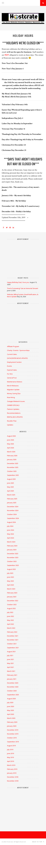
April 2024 (10, 538)
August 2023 (11, 569)
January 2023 (11, 597)
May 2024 (10, 534)
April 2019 (10, 761)
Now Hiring (11, 397)
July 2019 (10, 749)
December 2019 (12, 730)
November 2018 (12, 781)
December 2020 (12, 683)
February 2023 (12, 593)
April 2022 (10, 624)
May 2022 (10, 620)
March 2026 (11, 452)
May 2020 (10, 710)
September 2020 (13, 695)
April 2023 (10, 585)
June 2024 (10, 530)
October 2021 (12, 644)
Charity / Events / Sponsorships (18, 350)
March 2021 (11, 671)
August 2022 (11, 608)
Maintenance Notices (14, 382)
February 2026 (12, 456)
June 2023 (10, 577)
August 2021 (11, 651)
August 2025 (11, 479)
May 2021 (10, 663)
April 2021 (10, 667)
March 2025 (11, 495)
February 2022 (12, 632)
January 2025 (11, 503)
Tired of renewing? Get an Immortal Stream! (22, 288)
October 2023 (12, 561)
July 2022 (10, 612)
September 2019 (13, 742)
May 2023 (10, 581)
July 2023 (10, 573)
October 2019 (12, 738)
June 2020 (10, 706)
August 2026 (11, 436)
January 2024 (11, 550)
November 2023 (12, 557)
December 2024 (12, 506)
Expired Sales (12, 370)
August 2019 (11, 746)
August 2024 (11, 522)
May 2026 (10, 444)
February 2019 (12, 769)
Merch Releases (13, 386)
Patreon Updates (13, 409)
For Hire (10, 374)
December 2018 (12, 777)
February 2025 (12, 499)
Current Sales (12, 354)
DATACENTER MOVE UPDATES (17, 358)
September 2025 (13, 475)
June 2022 (10, 616)
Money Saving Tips (14, 393)
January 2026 (11, 459)
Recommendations (14, 413)
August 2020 (11, 698)
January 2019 (11, 773)
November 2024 (12, 510)
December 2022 (12, 601)
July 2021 (10, 655)
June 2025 (10, 483)
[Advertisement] (23, 257)
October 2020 (12, 691)
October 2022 (12, 604)
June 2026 (10, 440)
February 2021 (12, 675)
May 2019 (10, 757)
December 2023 (12, 553)
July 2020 (10, 702)
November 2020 (12, 687)
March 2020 (11, 718)
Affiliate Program (13, 346)
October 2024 (12, 514)
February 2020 (12, 722)
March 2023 (11, 589)
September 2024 (13, 518)
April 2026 (10, 448)
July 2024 (10, 526)
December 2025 (12, 463)
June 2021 (10, 659)
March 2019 (11, 765)
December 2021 (12, 636)
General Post (12, 378)
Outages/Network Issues (16, 401)
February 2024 (12, 546)
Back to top (37, 842)
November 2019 (12, 734)
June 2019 (10, 753)
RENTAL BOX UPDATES (15, 417)
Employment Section (14, 362)
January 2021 (11, 679)
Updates (10, 425)
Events (9, 366)
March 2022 (11, 628)
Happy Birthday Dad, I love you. (18, 282)
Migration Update (13, 389)
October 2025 (12, 471)
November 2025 (12, 467)
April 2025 (10, 491)
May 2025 (10, 487)
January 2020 (11, 726)
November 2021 (12, 640)
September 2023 (13, 565)
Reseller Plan (12, 421)
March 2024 (11, 542)
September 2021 (13, 648)
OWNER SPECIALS (13, 405)
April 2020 (10, 714)
